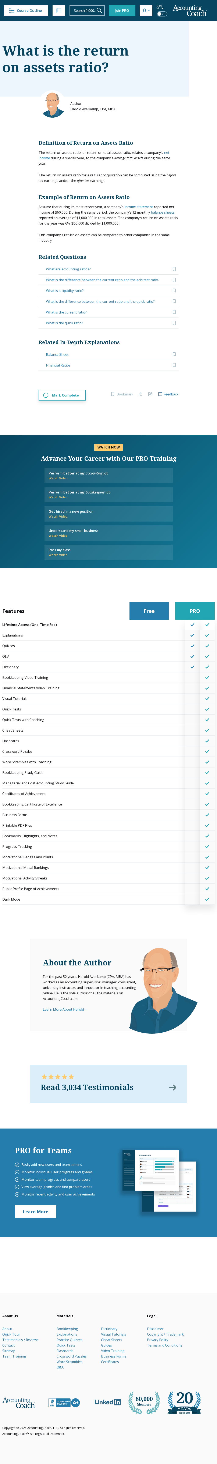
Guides (106, 1345)
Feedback (171, 394)
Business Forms (113, 1356)
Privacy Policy (157, 1339)
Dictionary (109, 1328)
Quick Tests (66, 1345)
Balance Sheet (57, 354)
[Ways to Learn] (59, 10)
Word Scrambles (69, 1361)
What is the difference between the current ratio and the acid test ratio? (103, 280)
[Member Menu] (146, 10)
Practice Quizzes (69, 1339)
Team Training (14, 1356)
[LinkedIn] (108, 1402)
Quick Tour (11, 1334)
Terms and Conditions (164, 1345)
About (7, 1328)
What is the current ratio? (66, 312)
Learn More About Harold (63, 1009)
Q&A (60, 1367)
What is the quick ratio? (64, 323)
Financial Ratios (58, 365)
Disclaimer (155, 1328)
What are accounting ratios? (68, 269)
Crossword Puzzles (72, 1356)
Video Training (113, 1350)
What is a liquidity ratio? (65, 290)
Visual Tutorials (113, 1334)
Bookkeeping (67, 1328)
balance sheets (163, 212)
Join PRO (122, 10)
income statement (138, 206)
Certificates (110, 1361)
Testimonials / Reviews (20, 1339)
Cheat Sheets (111, 1339)
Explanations (67, 1334)
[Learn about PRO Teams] (159, 1182)
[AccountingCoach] (189, 10)
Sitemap (8, 1350)
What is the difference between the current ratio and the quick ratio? (100, 301)
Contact (8, 1345)
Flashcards (65, 1350)
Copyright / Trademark (165, 1334)
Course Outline (29, 10)
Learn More (35, 1212)
